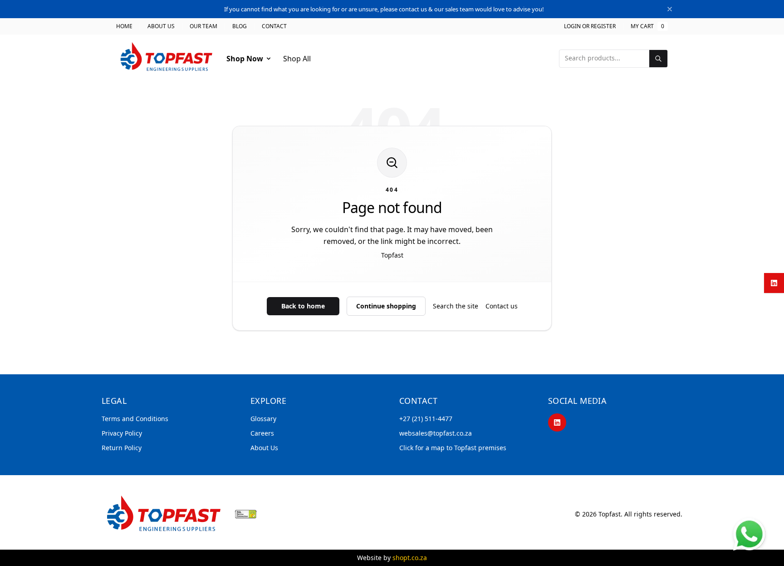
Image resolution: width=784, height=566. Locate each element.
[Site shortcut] (749, 533)
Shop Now (244, 58)
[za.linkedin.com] (774, 283)
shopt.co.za (409, 557)
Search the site (455, 306)
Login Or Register (590, 26)
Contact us (501, 306)
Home (124, 26)
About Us (161, 26)
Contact (274, 26)
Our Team (203, 26)
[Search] (658, 59)
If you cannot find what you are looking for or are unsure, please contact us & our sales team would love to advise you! (384, 9)
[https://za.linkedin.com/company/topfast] (557, 422)
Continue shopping (386, 306)
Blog (239, 26)
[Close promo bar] (669, 9)
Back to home (303, 306)
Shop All (297, 58)
